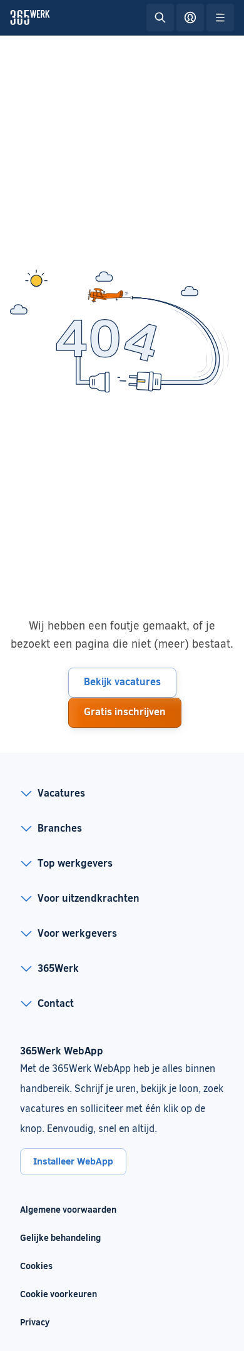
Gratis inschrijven (125, 711)
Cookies (36, 1266)
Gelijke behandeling (68, 1237)
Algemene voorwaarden (68, 1209)
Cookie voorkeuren (58, 1294)
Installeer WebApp (73, 1161)
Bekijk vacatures (122, 681)
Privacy (34, 1322)
